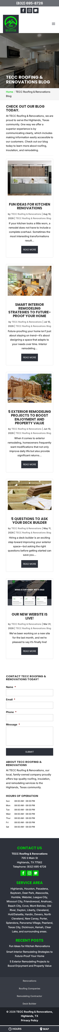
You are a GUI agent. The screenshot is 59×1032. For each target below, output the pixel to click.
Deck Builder (29, 1003)
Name (11, 687)
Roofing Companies (29, 988)
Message (13, 724)
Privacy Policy (29, 1020)
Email (10, 699)
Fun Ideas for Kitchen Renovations (29, 206)
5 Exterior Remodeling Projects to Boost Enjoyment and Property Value (29, 417)
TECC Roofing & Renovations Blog (33, 218)
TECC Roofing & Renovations (26, 214)
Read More (29, 249)
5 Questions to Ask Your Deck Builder (29, 520)
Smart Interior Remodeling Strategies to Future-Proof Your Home (29, 310)
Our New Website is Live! (30, 616)
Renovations (29, 980)
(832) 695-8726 (29, 3)
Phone (11, 712)
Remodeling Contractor (29, 996)
